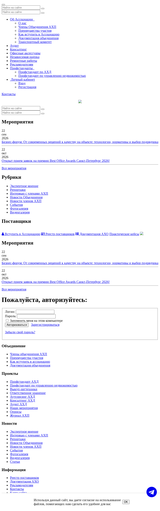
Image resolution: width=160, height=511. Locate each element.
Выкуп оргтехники (23, 389)
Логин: (10, 311)
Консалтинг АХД (22, 400)
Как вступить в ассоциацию (30, 361)
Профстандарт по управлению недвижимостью (52, 75)
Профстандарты (22, 68)
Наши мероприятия (24, 408)
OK (126, 501)
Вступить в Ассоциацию (22, 234)
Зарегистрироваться (45, 324)
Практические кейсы (124, 234)
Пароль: (10, 316)
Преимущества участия (34, 30)
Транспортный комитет (35, 42)
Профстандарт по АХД (34, 72)
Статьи (15, 461)
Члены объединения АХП (28, 354)
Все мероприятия (14, 168)
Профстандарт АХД (24, 381)
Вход (21, 83)
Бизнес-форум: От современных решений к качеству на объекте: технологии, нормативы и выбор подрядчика (80, 142)
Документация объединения (38, 38)
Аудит (14, 45)
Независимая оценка (24, 57)
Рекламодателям (21, 64)
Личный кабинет (22, 79)
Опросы (15, 411)
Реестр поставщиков (60, 234)
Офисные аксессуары (25, 53)
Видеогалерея (20, 212)
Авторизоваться (17, 324)
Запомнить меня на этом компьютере (36, 320)
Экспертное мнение (24, 186)
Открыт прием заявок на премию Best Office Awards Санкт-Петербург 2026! (56, 160)
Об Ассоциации (22, 19)
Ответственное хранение (28, 393)
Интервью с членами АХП (29, 193)
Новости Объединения (26, 197)
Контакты (9, 94)
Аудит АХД (18, 404)
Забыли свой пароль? (20, 332)
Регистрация (27, 87)
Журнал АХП (19, 415)
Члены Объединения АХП (37, 27)
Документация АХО (94, 234)
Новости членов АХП (25, 201)
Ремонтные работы (23, 60)
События (16, 205)
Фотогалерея (19, 208)
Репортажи (18, 189)
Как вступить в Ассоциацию (38, 34)
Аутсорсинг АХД (22, 396)
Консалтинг (18, 49)
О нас (22, 23)
